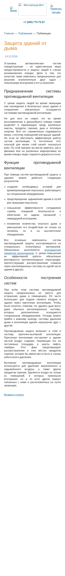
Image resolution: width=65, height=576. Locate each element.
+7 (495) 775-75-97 (34, 22)
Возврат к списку (14, 394)
